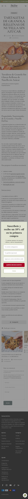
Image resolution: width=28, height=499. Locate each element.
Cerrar (14, 271)
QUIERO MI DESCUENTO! (14, 265)
